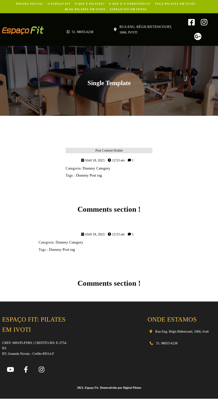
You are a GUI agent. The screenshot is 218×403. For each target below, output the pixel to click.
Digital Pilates (132, 387)
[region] (55, 368)
